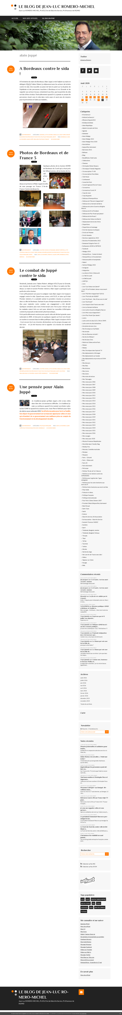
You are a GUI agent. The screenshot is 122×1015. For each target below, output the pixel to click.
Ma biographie (48, 18)
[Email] (96, 70)
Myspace (85, 455)
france (47, 139)
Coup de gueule (86, 195)
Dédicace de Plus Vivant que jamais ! (93, 213)
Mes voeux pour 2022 (88, 422)
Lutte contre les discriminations (91, 323)
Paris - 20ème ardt (87, 460)
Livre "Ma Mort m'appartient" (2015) (93, 293)
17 (86, 97)
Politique (84, 911)
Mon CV (82, 929)
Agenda (42, 134)
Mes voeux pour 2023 (88, 425)
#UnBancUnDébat (87, 123)
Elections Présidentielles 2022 (91, 240)
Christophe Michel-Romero (90, 166)
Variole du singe (87, 552)
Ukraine (84, 549)
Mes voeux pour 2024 (88, 428)
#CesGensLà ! (86, 114)
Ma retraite (85, 331)
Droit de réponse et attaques (90, 230)
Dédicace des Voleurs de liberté (91, 219)
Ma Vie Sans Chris (87, 339)
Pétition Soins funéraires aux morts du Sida (95, 487)
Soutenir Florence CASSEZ (90, 522)
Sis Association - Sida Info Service (92, 519)
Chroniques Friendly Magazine (91, 168)
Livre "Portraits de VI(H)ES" (90, 296)
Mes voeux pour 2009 (88, 390)
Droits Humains (87, 235)
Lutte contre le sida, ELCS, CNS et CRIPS (55, 134)
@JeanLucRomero (85, 60)
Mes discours (86, 363)
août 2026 (83, 678)
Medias (40, 252)
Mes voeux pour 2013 (88, 401)
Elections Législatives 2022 (90, 238)
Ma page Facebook (86, 947)
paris (82, 899)
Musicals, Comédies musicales (91, 449)
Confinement (86, 179)
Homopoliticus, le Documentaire (91, 257)
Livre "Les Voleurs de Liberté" (91, 286)
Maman (84, 345)
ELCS (29, 84)
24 (86, 100)
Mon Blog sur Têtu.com (87, 957)
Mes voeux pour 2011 (88, 395)
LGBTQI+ (85, 281)
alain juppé (30, 139)
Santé (54, 137)
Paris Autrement (87, 465)
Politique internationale (89, 498)
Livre (83, 284)
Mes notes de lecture (88, 376)
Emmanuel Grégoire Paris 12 (90, 243)
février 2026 (84, 693)
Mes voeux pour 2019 (88, 417)
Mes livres (83, 931)
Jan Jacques (84, 579)
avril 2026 (83, 688)
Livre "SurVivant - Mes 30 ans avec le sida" (94, 299)
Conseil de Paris (87, 182)
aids (37, 139)
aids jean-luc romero (28, 373)
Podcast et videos (87, 492)
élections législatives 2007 (30, 428)
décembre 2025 (85, 698)
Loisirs (84, 318)
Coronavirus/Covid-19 (89, 190)
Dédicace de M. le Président (90, 211)
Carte (82, 713)
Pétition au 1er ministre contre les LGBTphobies (92, 474)
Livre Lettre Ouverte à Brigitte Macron (94, 310)
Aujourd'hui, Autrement (89, 147)
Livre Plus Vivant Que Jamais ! (91, 315)
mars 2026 (83, 690)
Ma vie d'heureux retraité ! (90, 334)
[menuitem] (16, 18)
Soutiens (62, 371)
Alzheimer (85, 133)
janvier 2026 (84, 696)
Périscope (85, 468)
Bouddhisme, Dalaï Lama (89, 158)
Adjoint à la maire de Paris (90, 128)
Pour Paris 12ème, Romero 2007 (92, 500)
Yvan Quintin (84, 616)
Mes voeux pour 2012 (88, 398)
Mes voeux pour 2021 (88, 420)
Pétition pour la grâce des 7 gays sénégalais (91, 479)
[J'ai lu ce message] (120, 1013)
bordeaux (64, 137)
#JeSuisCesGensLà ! (88, 117)
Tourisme (85, 544)
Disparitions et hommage (89, 227)
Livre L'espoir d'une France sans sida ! (93, 304)
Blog (83, 155)
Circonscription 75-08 (89, 171)
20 (98, 97)
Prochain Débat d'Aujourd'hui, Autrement (94, 503)
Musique (84, 452)
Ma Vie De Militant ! (88, 337)
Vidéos (84, 557)
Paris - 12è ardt (87, 457)
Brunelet (83, 596)
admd (91, 907)
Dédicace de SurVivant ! (89, 216)
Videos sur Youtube (86, 949)
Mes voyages (86, 436)
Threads (84, 535)
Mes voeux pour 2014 (88, 403)
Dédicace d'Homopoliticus (90, 198)
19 (94, 97)
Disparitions (86, 224)
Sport (84, 527)
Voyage (84, 562)
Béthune (84, 152)
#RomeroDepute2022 (89, 120)
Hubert (84, 262)
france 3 (50, 254)
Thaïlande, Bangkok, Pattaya (90, 533)
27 (98, 100)
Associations (86, 144)
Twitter (84, 546)
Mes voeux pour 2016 (88, 409)
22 (106, 97)
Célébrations (86, 160)
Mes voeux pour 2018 (88, 414)
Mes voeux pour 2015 (88, 406)
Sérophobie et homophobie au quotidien (92, 937)
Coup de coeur (44, 250)
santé (87, 899)
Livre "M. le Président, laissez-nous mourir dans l (94, 290)
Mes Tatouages (87, 379)
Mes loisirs (85, 374)
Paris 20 (84, 463)
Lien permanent (26, 134)
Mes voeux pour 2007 (88, 384)
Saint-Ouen (85, 508)
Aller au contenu (6, 1)
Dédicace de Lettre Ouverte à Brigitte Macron (93, 207)
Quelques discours (85, 939)
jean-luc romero (42, 254)
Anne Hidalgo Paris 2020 (89, 141)
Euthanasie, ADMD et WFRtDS (56, 250)
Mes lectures (86, 368)
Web (83, 565)
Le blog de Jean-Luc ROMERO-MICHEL (57, 6)
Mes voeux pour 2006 (88, 382)
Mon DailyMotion (85, 942)
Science (84, 514)
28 (102, 100)
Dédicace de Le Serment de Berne (92, 204)
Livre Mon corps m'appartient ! (91, 312)
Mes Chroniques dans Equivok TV (92, 350)
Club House (85, 177)
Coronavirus (86, 187)
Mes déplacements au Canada (91, 356)
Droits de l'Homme (87, 232)
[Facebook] (82, 70)
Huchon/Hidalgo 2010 (89, 265)
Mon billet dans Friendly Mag (91, 444)
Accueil (15, 18)
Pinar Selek (85, 490)
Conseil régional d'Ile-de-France (91, 185)
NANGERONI (84, 606)
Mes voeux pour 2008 (88, 387)
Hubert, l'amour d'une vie (87, 934)
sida (35, 139)
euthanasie (84, 907)
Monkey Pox (86, 447)
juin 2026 (83, 683)
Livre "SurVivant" (87, 302)
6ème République (87, 125)
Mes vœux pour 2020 (88, 438)
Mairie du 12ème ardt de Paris (91, 342)
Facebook (85, 248)
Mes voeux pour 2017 (88, 411)
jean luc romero (85, 903)
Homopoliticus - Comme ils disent (92, 254)
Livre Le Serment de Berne (90, 307)
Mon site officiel (30, 18)
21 (102, 97)
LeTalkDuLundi (86, 278)
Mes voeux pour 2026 (88, 433)
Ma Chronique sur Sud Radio (90, 329)
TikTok (84, 541)
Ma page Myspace (85, 944)
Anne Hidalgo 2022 (88, 139)
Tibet (84, 538)
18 (90, 97)
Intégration (85, 270)
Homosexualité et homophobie (91, 259)
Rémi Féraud (86, 506)
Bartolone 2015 (87, 150)
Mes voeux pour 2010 (88, 392)
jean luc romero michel (98, 899)
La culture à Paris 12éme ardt (91, 273)
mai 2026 (83, 685)
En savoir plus (83, 1013)
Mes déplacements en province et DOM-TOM (54, 252)
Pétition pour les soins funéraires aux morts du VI (92, 483)
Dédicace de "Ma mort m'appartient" (93, 201)
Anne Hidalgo (86, 136)
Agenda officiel (84, 924)
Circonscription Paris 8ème (90, 174)
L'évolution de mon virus (89, 326)
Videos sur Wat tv (85, 952)
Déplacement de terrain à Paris (91, 222)
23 (82, 100)
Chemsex (85, 163)
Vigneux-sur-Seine (87, 560)
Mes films (85, 365)
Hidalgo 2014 (86, 251)
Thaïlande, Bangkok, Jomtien (90, 530)
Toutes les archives (86, 704)
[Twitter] (89, 70)
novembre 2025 (85, 701)
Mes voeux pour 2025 (88, 430)
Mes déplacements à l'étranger (91, 353)
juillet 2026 (83, 680)
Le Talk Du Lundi (87, 275)
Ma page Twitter (85, 955)
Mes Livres (85, 371)
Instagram (85, 267)
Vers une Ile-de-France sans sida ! (92, 554)
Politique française (46, 137)
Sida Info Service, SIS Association (92, 517)
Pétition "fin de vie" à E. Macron (91, 471)
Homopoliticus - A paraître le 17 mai (91, 962)
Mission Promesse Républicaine (91, 441)
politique (42, 139)
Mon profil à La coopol (87, 960)
